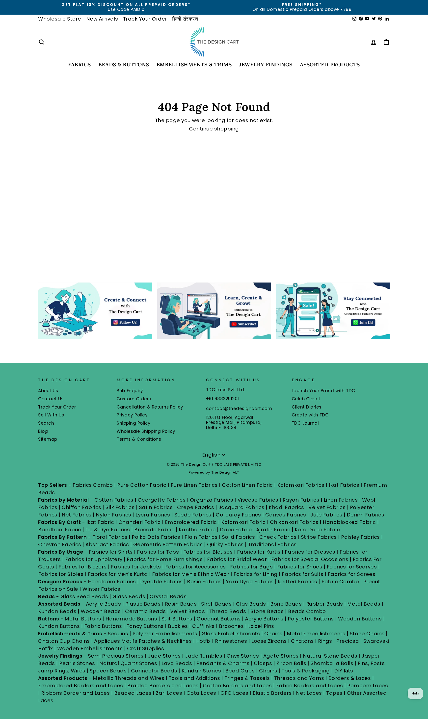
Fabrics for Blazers (82, 566)
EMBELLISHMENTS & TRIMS (194, 64)
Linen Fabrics (341, 499)
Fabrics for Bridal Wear (237, 559)
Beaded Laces (133, 693)
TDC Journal (305, 423)
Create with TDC (310, 415)
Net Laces (309, 693)
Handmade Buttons (132, 618)
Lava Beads (176, 663)
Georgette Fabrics (162, 499)
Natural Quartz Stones (128, 663)
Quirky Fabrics (225, 544)
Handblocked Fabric (349, 522)
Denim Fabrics (365, 514)
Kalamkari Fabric (243, 522)
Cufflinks (203, 626)
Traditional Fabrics (272, 544)
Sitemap (47, 439)
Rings (325, 641)
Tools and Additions (194, 678)
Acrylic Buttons (264, 618)
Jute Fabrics (326, 514)
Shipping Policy (134, 423)
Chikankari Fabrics (294, 522)
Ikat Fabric (100, 522)
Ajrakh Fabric (273, 529)
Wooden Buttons (360, 618)
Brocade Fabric (154, 529)
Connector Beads (154, 670)
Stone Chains (367, 633)
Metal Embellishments (316, 633)
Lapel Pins (261, 626)
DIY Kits (343, 670)
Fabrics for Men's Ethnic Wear (190, 574)
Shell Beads (216, 603)
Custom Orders (134, 399)
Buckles (178, 626)
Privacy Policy (132, 415)
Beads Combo (307, 611)
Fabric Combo (340, 581)
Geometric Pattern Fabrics (168, 544)
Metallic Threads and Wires (128, 678)
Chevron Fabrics (59, 544)
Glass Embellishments (231, 633)
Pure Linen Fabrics (194, 485)
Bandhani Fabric (59, 529)
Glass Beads (128, 596)
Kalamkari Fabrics (300, 485)
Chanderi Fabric (139, 522)
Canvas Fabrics (285, 514)
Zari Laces (169, 693)
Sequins (118, 633)
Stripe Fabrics (319, 537)
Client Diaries (306, 407)
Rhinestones (231, 641)
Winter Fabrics (101, 589)
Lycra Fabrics (152, 514)
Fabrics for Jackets (136, 566)
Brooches (232, 626)
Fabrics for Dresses (310, 551)
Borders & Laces (349, 678)
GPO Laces (234, 693)
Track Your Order (145, 18)
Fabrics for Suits (302, 574)
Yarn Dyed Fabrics (250, 581)
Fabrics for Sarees (351, 574)
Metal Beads (363, 603)
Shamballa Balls (332, 663)
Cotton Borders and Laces (237, 685)
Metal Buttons (84, 618)
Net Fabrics (77, 514)
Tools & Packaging (306, 670)
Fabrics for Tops (158, 551)
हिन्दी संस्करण (185, 18)
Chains (273, 633)
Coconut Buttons (219, 618)
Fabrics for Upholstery (94, 559)
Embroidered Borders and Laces (80, 685)
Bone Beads (286, 603)
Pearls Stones (77, 663)
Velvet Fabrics (327, 507)
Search (46, 423)
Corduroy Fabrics (238, 514)
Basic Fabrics (204, 581)
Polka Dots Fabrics (156, 537)
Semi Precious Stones (116, 655)
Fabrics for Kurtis (259, 551)
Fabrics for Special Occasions (310, 559)
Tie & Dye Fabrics (107, 529)
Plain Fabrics (201, 537)
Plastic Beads (143, 603)
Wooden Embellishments (90, 648)
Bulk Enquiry (130, 391)
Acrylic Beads (103, 603)
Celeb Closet (306, 399)
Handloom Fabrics (112, 581)
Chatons (302, 641)
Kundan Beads (57, 611)
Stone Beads (267, 611)
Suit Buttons (177, 618)
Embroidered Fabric (191, 522)
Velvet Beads (187, 611)
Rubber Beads (324, 603)
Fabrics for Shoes (299, 566)
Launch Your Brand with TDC (323, 391)
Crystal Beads (168, 596)
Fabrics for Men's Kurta (118, 574)
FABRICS (79, 64)
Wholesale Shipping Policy (146, 431)
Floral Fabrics (110, 537)
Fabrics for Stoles (60, 574)
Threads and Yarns (299, 678)
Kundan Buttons (59, 626)
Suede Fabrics (193, 514)
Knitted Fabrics (297, 581)
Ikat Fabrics (344, 485)
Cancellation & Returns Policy (150, 407)
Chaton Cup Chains (64, 641)
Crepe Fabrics (195, 507)
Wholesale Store (59, 18)
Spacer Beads (109, 670)
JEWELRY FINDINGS (265, 64)
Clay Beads (251, 603)
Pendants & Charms (223, 663)
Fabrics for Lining (256, 574)
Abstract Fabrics (107, 544)
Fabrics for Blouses (208, 551)
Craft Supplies (145, 648)
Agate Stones (281, 655)
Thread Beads (227, 611)
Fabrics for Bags (251, 566)
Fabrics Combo (93, 485)
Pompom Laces (367, 685)
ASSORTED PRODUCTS (330, 64)
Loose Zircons (269, 641)
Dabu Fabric (236, 529)
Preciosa (347, 641)
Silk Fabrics (120, 507)
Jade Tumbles (203, 655)
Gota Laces (201, 693)
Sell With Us (51, 415)
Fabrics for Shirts (111, 551)
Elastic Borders (272, 693)
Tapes (335, 693)
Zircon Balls (291, 663)
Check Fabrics (278, 537)
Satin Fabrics (156, 507)
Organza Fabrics (211, 499)
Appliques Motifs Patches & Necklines (143, 641)
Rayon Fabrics (301, 499)
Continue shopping (214, 129)
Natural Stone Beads (330, 655)
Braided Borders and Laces (163, 685)
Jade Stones (164, 655)
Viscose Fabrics (259, 499)
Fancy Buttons (145, 626)
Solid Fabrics (238, 537)
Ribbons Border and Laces (75, 693)
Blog (43, 431)
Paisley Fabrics (360, 537)
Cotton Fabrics (113, 499)
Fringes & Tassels (247, 678)
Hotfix (204, 641)
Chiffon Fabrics (81, 507)
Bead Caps (240, 670)
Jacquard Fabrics (241, 507)
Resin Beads (181, 603)
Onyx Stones (243, 655)
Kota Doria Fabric (317, 529)
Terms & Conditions (139, 439)
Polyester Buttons (311, 618)
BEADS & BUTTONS (123, 64)
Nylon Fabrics (113, 514)
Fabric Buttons (103, 626)
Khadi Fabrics (286, 507)
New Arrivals (102, 18)
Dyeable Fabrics (162, 581)
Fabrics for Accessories (196, 566)
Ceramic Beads (145, 611)
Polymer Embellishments (166, 633)
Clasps (263, 663)
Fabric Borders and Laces (309, 685)
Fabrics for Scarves (352, 566)
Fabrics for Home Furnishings (165, 559)
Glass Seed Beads (84, 596)
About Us (48, 391)
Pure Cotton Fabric (141, 485)
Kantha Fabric (197, 529)
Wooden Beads (101, 611)
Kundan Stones (201, 670)
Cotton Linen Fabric (247, 485)
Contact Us (50, 399)
